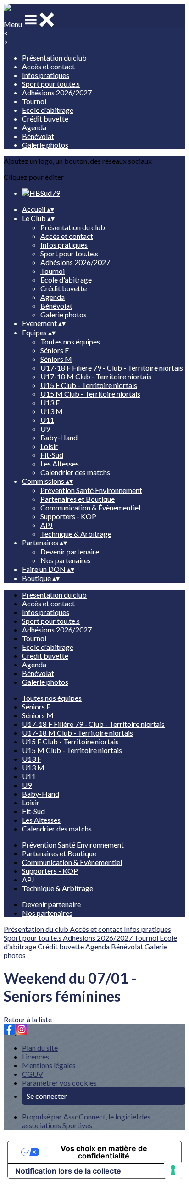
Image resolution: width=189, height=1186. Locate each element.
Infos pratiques (45, 75)
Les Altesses (59, 463)
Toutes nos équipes (70, 341)
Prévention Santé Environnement (91, 490)
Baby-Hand (59, 437)
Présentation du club (54, 57)
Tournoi (34, 101)
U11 (47, 420)
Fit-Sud (51, 454)
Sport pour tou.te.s (51, 83)
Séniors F (54, 350)
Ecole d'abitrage (47, 109)
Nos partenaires (65, 560)
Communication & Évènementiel (90, 507)
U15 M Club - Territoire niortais (90, 393)
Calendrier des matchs (75, 472)
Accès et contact (48, 66)
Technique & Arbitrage (75, 533)
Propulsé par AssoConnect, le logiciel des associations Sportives (86, 1121)
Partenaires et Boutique (77, 498)
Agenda (34, 127)
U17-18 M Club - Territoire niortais (95, 376)
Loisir (49, 446)
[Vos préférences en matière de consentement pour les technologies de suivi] (173, 1170)
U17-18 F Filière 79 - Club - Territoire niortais (111, 367)
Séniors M (56, 359)
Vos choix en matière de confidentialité (104, 1152)
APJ (46, 525)
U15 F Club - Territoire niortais (88, 385)
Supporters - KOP (68, 516)
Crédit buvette (45, 118)
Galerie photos (45, 144)
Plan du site (40, 1047)
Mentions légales (49, 1065)
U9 (45, 428)
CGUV (32, 1074)
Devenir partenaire (69, 551)
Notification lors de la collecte (68, 1170)
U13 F (50, 402)
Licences (35, 1056)
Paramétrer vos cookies (59, 1082)
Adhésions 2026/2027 (57, 92)
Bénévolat (38, 136)
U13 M (51, 411)
